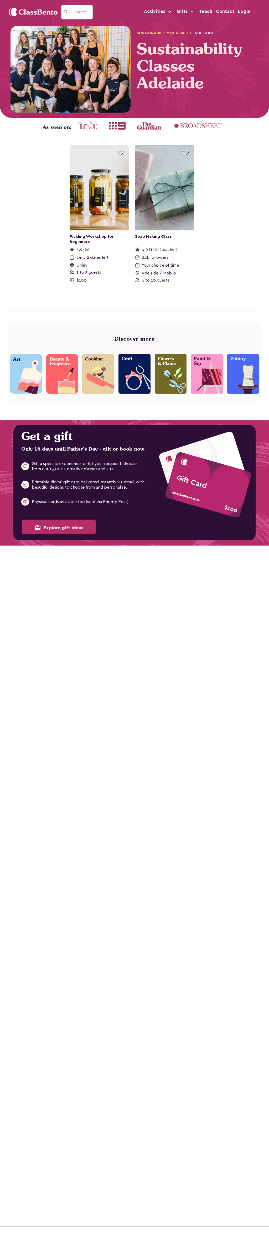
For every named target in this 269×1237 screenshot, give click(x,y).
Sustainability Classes (162, 33)
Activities (155, 11)
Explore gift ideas (59, 527)
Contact (225, 11)
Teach (205, 11)
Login (244, 11)
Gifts (183, 11)
